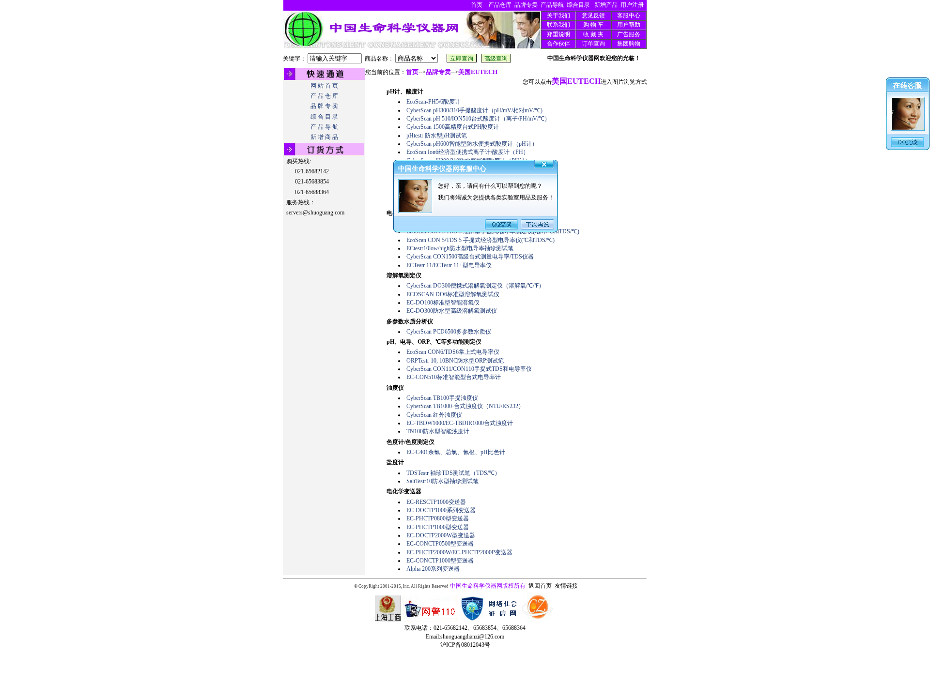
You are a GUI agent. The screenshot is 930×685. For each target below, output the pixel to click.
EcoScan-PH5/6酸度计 (433, 101)
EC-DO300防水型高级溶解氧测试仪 (451, 310)
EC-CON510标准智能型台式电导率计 (453, 377)
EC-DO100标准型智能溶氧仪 (443, 302)
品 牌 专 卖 (324, 106)
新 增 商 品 (324, 137)
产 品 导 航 (324, 126)
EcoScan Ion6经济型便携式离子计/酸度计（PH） (467, 152)
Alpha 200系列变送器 (433, 568)
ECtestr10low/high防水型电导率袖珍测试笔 (459, 248)
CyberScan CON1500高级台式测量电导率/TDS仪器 (470, 256)
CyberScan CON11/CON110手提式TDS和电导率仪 (469, 368)
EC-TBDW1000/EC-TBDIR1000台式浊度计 (459, 423)
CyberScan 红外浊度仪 (434, 414)
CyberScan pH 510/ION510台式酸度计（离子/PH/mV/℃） (478, 118)
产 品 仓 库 (324, 95)
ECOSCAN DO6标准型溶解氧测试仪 (452, 294)
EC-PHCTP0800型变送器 (437, 518)
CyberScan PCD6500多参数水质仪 (448, 331)
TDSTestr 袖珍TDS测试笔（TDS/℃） (453, 473)
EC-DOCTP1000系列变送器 (441, 510)
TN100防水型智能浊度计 (437, 431)
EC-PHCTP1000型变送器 (437, 527)
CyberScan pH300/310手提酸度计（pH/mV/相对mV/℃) (474, 110)
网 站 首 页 (324, 85)
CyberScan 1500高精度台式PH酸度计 (452, 126)
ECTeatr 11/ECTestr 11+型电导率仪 (449, 265)
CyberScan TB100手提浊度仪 (442, 398)
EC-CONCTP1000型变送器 (440, 560)
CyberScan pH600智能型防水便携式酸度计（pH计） (472, 143)
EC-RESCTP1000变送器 (436, 502)
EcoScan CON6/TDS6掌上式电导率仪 (452, 352)
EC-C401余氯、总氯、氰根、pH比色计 (455, 452)
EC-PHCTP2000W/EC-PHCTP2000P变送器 (459, 552)
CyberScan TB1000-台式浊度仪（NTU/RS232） (465, 406)
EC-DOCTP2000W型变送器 (440, 535)
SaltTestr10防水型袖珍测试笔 (442, 481)
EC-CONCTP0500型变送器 (440, 543)
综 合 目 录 (324, 116)
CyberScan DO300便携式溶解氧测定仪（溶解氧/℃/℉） (475, 285)
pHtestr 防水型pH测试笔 (436, 135)
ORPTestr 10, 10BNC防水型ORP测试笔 (455, 360)
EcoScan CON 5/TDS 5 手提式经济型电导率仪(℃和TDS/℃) (480, 240)
